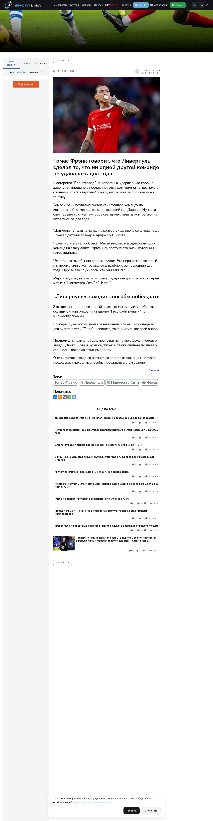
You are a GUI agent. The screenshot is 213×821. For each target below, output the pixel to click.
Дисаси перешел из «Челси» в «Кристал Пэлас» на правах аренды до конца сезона (104, 418)
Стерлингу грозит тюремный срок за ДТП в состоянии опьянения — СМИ (99, 445)
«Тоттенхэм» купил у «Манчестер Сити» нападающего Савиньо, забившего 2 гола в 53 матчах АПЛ (107, 485)
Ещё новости (26, 84)
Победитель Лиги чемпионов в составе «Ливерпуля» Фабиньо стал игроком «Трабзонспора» (101, 512)
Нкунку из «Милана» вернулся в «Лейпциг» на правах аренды (92, 471)
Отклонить (150, 810)
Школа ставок (158, 5)
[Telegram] (74, 397)
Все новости (60, 5)
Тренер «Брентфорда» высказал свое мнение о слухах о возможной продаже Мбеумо (106, 525)
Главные (26, 63)
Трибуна (126, 5)
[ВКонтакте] (55, 397)
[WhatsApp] (69, 397)
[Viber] (65, 397)
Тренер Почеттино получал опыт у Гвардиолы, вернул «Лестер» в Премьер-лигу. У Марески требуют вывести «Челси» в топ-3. (116, 539)
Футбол (74, 5)
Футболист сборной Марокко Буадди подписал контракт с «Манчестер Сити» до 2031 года (106, 431)
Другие (98, 5)
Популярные (41, 63)
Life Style (111, 5)
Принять (131, 810)
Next (46, 72)
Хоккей (86, 5)
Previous (5, 72)
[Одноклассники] (60, 397)
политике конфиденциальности (92, 802)
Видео (138, 5)
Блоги (57, 71)
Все (12, 72)
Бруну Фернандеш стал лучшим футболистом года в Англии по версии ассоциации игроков (105, 458)
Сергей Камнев (151, 70)
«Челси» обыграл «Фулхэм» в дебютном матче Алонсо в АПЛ (92, 498)
